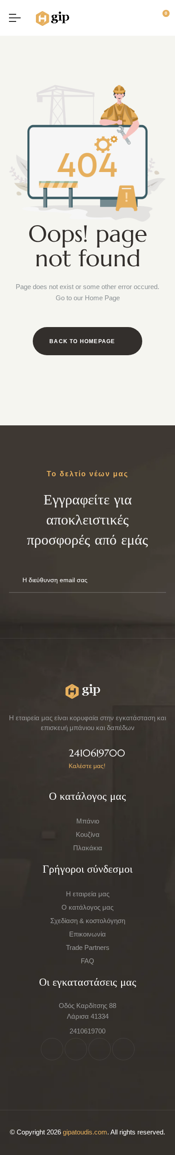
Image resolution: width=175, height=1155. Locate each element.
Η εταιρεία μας (87, 894)
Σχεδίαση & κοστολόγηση (87, 920)
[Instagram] (99, 1049)
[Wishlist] (147, 17)
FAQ (87, 961)
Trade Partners (87, 947)
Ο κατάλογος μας (87, 907)
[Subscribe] (155, 580)
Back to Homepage (82, 341)
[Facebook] (52, 1049)
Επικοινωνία (87, 934)
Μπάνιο (87, 821)
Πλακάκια (87, 848)
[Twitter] (76, 1049)
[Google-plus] (123, 1049)
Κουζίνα (88, 834)
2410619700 (97, 753)
